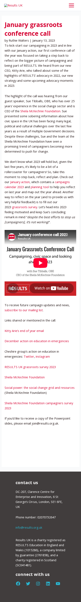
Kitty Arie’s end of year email (25, 331)
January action (20, 182)
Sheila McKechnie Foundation (40, 111)
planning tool (40, 187)
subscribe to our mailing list (24, 310)
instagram (43, 356)
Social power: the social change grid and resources (40, 387)
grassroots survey (24, 207)
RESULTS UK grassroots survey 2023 (30, 367)
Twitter (29, 356)
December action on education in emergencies (37, 341)
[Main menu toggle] (71, 5)
